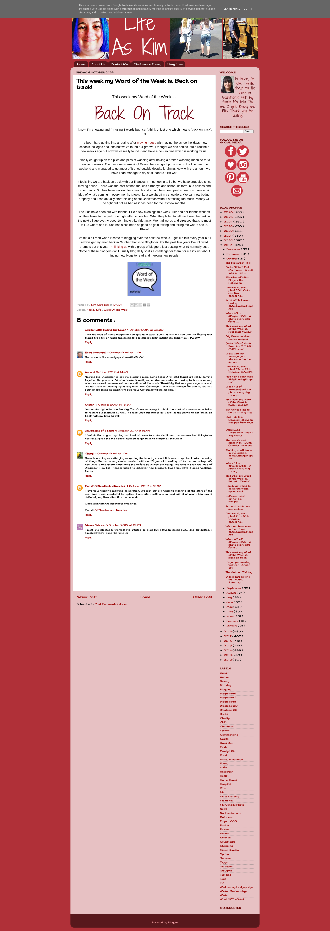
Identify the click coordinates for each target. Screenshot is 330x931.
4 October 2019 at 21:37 (143, 486)
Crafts (224, 738)
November (234, 254)
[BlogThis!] (136, 305)
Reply (88, 342)
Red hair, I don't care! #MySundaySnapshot (240, 379)
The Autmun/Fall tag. (239, 572)
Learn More (232, 8)
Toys (223, 878)
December (234, 249)
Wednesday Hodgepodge (236, 887)
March (231, 616)
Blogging (225, 689)
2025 (229, 217)
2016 (228, 641)
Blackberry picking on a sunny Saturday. (238, 579)
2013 (228, 655)
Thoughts (226, 870)
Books (224, 714)
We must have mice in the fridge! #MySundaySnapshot (239, 530)
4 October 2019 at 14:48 (110, 372)
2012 (228, 659)
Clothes (225, 730)
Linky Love (175, 64)
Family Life (94, 309)
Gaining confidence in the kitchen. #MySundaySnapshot (239, 454)
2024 (228, 221)
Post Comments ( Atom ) (111, 604)
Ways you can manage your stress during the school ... (238, 357)
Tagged (224, 862)
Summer (225, 858)
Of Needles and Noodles (111, 510)
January (232, 625)
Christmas (227, 726)
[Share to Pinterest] (148, 305)
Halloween (226, 771)
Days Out (226, 743)
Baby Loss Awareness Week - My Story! (239, 432)
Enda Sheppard (95, 352)
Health (224, 775)
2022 (228, 231)
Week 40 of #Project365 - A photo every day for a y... (238, 543)
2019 (228, 245)
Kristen (89, 404)
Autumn (225, 677)
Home (81, 64)
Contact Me (119, 64)
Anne (88, 372)
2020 (229, 240)
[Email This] (132, 305)
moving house (146, 142)
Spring (224, 854)
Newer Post (86, 597)
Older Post (202, 597)
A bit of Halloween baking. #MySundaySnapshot (239, 304)
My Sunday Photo (232, 804)
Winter (224, 895)
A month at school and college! (238, 507)
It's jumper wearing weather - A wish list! (238, 565)
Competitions (229, 734)
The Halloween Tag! (238, 262)
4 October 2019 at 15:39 (113, 404)
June (230, 602)
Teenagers (226, 866)
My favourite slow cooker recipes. (238, 337)
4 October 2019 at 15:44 (132, 430)
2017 (228, 636)
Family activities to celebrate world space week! (238, 489)
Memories (226, 800)
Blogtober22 (228, 710)
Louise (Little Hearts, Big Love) (105, 329)
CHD (223, 722)
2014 (228, 650)
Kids (223, 788)
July (230, 597)
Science (225, 837)
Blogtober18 (228, 701)
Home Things (228, 780)
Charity (225, 718)
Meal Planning (229, 796)
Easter (224, 747)
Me (222, 792)
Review (224, 829)
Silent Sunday (229, 850)
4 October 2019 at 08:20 (145, 329)
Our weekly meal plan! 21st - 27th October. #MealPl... (239, 369)
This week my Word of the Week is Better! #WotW (238, 402)
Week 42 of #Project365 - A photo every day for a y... (238, 390)
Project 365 (228, 821)
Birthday (225, 685)
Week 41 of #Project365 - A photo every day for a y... (238, 467)
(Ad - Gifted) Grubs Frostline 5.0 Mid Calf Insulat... (239, 346)
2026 (229, 212)
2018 (228, 631)
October (232, 258)
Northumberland (230, 813)
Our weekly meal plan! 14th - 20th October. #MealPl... (239, 443)
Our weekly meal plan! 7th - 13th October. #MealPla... (237, 517)
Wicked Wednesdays (233, 891)
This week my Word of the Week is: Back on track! (238, 555)
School (224, 833)
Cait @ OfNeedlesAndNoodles (105, 486)
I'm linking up (118, 246)
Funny (224, 763)
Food (223, 755)
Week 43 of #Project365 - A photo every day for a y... (238, 317)
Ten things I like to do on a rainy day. (239, 411)
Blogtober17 (228, 697)
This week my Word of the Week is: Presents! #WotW (238, 329)
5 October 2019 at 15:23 (123, 525)
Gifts (223, 767)
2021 (228, 235)
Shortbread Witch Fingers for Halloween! (237, 280)
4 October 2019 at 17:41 (111, 453)
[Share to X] (140, 305)
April (230, 611)
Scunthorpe (227, 841)
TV (222, 883)
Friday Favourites (231, 759)
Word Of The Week (116, 309)
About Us (98, 64)
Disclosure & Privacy (147, 64)
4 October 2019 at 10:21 (124, 352)
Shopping (226, 845)
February (233, 621)
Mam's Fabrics (94, 525)
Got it (248, 8)
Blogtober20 (229, 705)
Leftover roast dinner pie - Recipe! (235, 499)
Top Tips (225, 874)
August (232, 592)
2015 (228, 645)
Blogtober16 (228, 693)
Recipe (224, 825)
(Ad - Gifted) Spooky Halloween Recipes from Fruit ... (239, 421)
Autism (224, 673)
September (234, 588)
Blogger (173, 922)
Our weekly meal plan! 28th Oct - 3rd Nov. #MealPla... (238, 291)
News (223, 808)
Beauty (224, 681)
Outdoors (226, 817)
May (230, 606)
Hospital (225, 784)
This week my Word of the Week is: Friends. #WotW (238, 478)
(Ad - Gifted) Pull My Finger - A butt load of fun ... (239, 270)
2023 (228, 226)
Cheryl (89, 453)
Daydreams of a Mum (99, 430)
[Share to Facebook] (144, 305)
